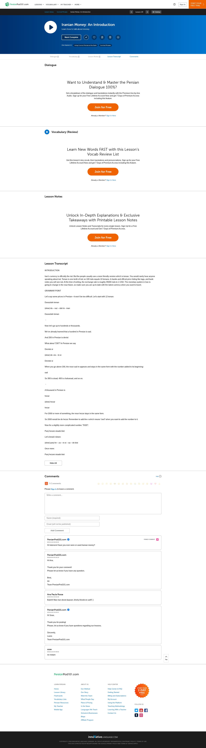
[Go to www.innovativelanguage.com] (103, 736)
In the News (85, 706)
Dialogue (53, 57)
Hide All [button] (53, 463)
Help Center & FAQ (115, 689)
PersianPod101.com (118, 741)
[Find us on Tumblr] (136, 715)
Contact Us (112, 713)
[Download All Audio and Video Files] (118, 37)
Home (56, 689)
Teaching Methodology (116, 706)
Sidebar (157, 12)
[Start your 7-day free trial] (142, 690)
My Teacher (66, 5)
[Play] (47, 132)
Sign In (182, 4)
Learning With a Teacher (117, 710)
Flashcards (58, 696)
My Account (112, 699)
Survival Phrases (62, 12)
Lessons (38, 5)
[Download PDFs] (110, 37)
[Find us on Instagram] (141, 715)
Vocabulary (51, 5)
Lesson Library (49, 12)
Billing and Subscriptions (117, 696)
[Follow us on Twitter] (136, 710)
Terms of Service (127, 743)
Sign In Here (111, 116)
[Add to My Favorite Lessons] (94, 37)
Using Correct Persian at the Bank (85, 45)
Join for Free (103, 107)
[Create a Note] (102, 37)
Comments (134, 57)
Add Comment (57, 531)
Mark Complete (71, 37)
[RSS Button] (46, 483)
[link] (131, 12)
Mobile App (58, 710)
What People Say (87, 699)
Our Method (85, 689)
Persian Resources (61, 703)
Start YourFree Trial (196, 4)
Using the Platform (115, 703)
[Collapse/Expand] (103, 476)
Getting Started (113, 692)
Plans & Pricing (86, 703)
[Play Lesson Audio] (50, 27)
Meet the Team (86, 696)
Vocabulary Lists (60, 699)
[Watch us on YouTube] (141, 710)
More (77, 5)
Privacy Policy (130, 741)
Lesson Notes (93, 57)
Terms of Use (142, 741)
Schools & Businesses (89, 713)
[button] (174, 4)
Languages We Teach (89, 710)
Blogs (83, 716)
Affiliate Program (87, 720)
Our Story (84, 692)
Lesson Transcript (114, 57)
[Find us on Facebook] (146, 710)
